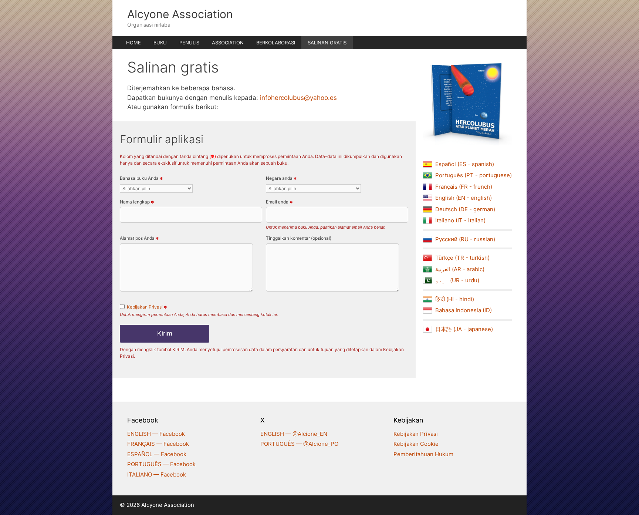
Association (228, 43)
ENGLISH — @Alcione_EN (293, 433)
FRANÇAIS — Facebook (158, 443)
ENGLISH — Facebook (156, 433)
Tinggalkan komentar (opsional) (298, 238)
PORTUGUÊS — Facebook (161, 464)
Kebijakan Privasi (145, 307)
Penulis (189, 43)
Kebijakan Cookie (416, 443)
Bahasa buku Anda (141, 178)
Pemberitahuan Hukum (423, 454)
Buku (160, 43)
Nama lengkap (137, 202)
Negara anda (281, 178)
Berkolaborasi (275, 43)
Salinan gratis (327, 43)
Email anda (279, 202)
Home (133, 43)
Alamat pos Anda (139, 238)
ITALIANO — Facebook (156, 474)
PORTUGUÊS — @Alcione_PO (299, 443)
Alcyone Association (180, 14)
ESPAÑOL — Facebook (156, 454)
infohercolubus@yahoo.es (298, 97)
